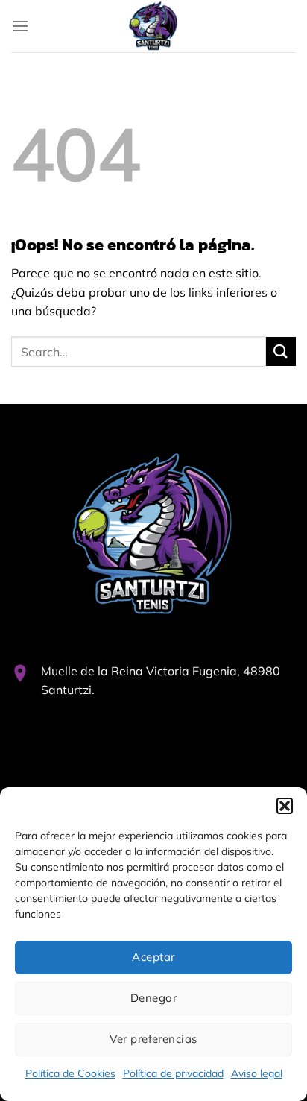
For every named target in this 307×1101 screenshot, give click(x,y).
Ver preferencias (153, 1039)
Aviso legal (256, 1073)
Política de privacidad (173, 1073)
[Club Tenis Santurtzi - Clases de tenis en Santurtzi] (153, 26)
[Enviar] (281, 351)
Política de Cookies (70, 1073)
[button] (284, 805)
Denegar (153, 998)
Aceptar (153, 957)
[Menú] (20, 25)
